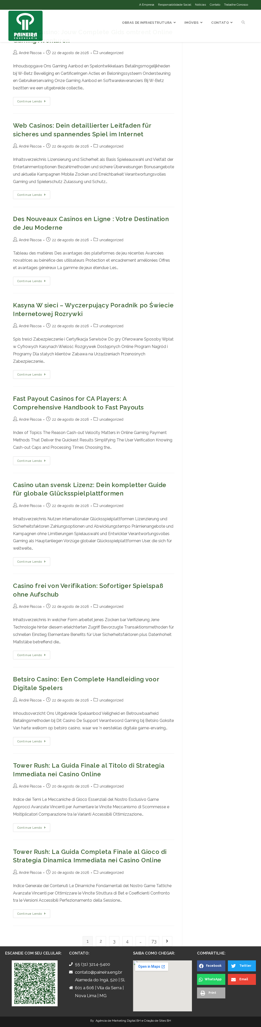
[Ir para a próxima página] (167, 941)
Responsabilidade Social (174, 4)
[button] (211, 965)
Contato (215, 4)
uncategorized (111, 53)
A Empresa (146, 4)
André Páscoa (30, 53)
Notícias (200, 4)
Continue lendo (33, 100)
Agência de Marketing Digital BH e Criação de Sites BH (133, 1020)
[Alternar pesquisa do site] (243, 22)
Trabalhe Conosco (236, 4)
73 (153, 941)
